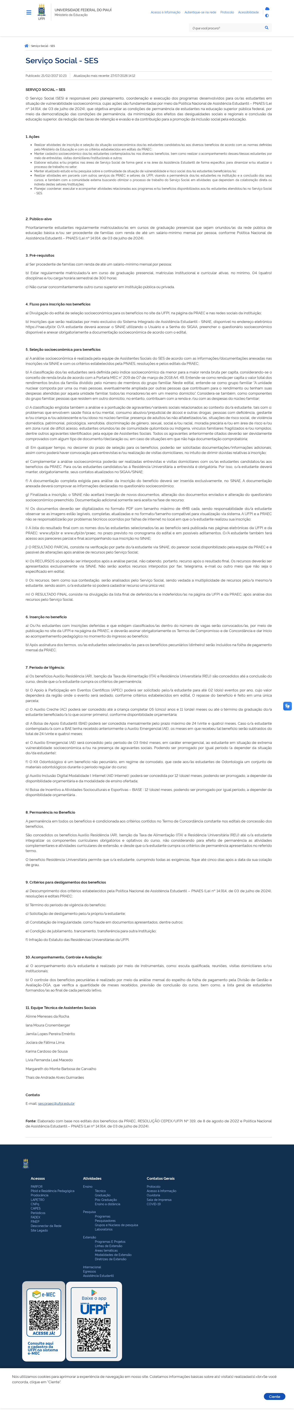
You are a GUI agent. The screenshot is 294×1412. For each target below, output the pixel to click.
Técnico (100, 1191)
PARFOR (36, 1186)
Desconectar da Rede (46, 1226)
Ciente (274, 1396)
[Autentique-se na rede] (266, 8)
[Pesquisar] (266, 27)
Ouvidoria (153, 1195)
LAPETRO (38, 1199)
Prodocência (39, 1195)
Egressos (89, 1271)
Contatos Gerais (161, 1178)
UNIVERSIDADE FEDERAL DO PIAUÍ (83, 9)
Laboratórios (104, 1229)
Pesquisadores (105, 1220)
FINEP (35, 1221)
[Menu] (28, 12)
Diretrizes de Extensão (110, 1259)
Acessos (38, 1178)
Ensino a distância (107, 1204)
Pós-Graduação (106, 1199)
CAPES (36, 1208)
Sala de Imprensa (159, 1199)
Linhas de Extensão (108, 1246)
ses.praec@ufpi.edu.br (56, 1103)
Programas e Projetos (110, 1241)
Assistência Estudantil (98, 1275)
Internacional (92, 1267)
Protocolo (153, 1186)
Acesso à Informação (161, 1191)
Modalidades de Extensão (113, 1254)
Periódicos (38, 1213)
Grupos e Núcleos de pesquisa (116, 1225)
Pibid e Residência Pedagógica (52, 1191)
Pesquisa (89, 1212)
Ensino (87, 1186)
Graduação (102, 1195)
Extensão (89, 1237)
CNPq (35, 1204)
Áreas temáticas (106, 1250)
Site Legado (39, 1230)
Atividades (92, 1178)
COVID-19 (154, 1204)
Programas (102, 1216)
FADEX (35, 1217)
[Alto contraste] (266, 15)
